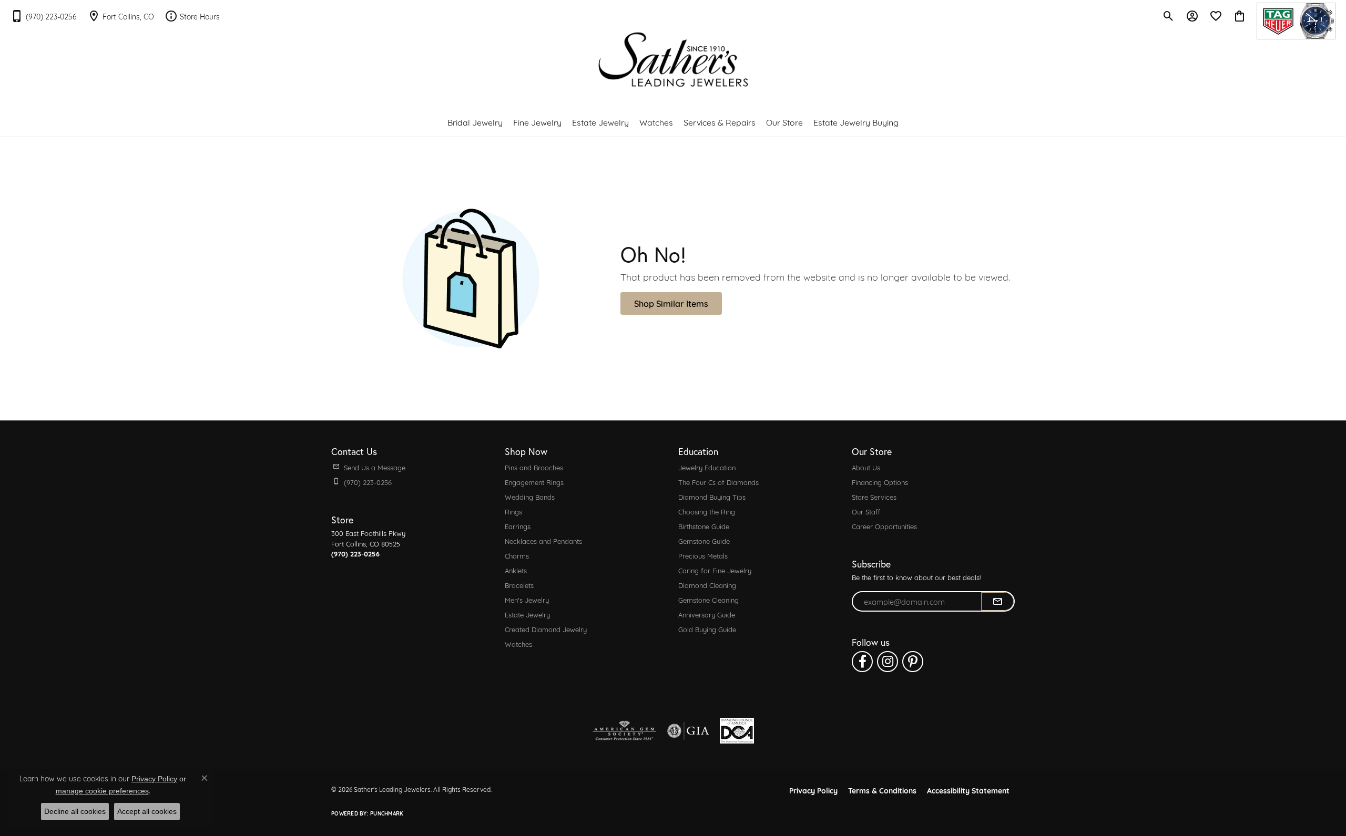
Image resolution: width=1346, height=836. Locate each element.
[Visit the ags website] (624, 731)
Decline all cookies (75, 811)
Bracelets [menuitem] (519, 585)
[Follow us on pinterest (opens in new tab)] (912, 661)
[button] (1168, 15)
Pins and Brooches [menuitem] (534, 467)
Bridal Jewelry (475, 121)
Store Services (874, 496)
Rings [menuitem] (513, 511)
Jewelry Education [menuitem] (707, 467)
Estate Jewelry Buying (856, 121)
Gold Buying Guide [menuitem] (707, 629)
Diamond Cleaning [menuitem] (707, 585)
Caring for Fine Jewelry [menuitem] (714, 570)
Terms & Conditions (882, 790)
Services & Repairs (720, 121)
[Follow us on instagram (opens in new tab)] (887, 661)
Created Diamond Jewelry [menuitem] (546, 629)
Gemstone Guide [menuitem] (704, 540)
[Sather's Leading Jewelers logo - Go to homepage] (673, 59)
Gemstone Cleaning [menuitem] (708, 599)
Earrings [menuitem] (518, 526)
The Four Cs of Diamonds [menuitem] (718, 482)
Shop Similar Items (671, 303)
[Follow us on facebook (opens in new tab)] (862, 661)
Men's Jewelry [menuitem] (527, 599)
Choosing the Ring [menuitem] (706, 511)
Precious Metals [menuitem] (703, 555)
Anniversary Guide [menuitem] (706, 614)
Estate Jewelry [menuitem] (527, 614)
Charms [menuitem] (517, 555)
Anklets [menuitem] (516, 570)
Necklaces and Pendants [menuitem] (543, 540)
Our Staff (866, 511)
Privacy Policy (813, 790)
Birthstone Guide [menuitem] (703, 526)
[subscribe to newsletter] (997, 601)
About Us (866, 467)
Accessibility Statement (968, 790)
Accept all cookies (147, 811)
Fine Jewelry (537, 121)
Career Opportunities (884, 526)
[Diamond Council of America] (737, 731)
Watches (656, 121)
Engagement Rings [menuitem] (534, 482)
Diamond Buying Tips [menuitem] (712, 496)
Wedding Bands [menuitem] (530, 496)
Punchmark (386, 813)
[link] (44, 15)
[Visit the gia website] (688, 731)
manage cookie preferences (102, 791)
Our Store (784, 121)
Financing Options (880, 482)
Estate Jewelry (600, 121)
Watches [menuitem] (518, 643)
